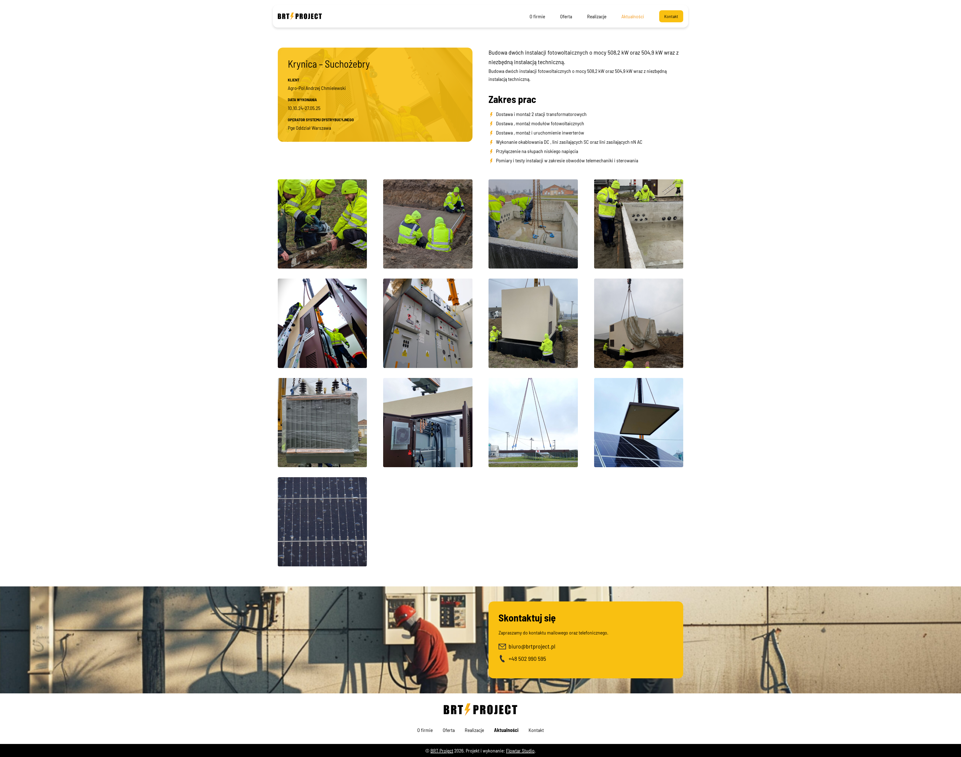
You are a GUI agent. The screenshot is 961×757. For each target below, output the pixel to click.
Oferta (566, 16)
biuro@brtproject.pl (532, 646)
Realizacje (596, 16)
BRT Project (441, 750)
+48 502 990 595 (527, 658)
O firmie (537, 16)
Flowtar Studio (520, 750)
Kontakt (671, 16)
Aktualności (632, 16)
